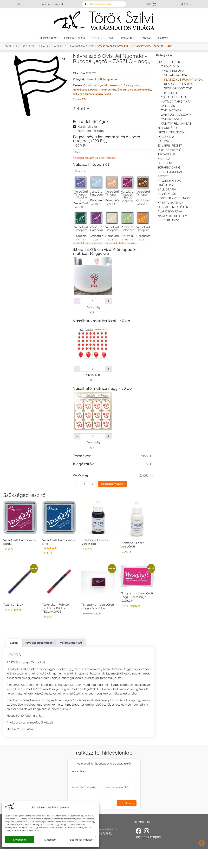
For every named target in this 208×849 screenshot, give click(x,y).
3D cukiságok (168, 128)
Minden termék (74, 38)
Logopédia (166, 137)
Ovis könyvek (171, 119)
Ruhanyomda (108, 89)
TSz (84, 99)
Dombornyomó (169, 150)
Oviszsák (168, 106)
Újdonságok (49, 38)
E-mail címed (78, 771)
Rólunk (97, 38)
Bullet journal (170, 172)
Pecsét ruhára (38, 46)
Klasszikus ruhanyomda (68, 46)
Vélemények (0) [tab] (71, 643)
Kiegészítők (167, 194)
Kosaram (127, 38)
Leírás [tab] (14, 643)
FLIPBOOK (165, 163)
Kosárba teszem (112, 484)
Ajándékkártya (170, 211)
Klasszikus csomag (179, 84)
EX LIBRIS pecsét (170, 145)
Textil (107, 94)
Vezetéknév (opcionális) (84, 787)
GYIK (112, 38)
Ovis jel (132, 89)
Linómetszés (167, 185)
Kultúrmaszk (168, 220)
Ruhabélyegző (94, 94)
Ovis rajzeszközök (176, 115)
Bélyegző (78, 94)
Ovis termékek (15, 46)
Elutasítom (50, 839)
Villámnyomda (175, 75)
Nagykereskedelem (172, 216)
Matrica (164, 159)
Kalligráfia (167, 189)
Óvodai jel (90, 85)
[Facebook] (138, 831)
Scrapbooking (169, 167)
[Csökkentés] (77, 301)
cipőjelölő (170, 66)
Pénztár (146, 38)
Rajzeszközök (169, 180)
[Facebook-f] (13, 4)
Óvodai (121, 89)
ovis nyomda (132, 85)
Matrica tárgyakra (176, 101)
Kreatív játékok (170, 202)
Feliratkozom (126, 803)
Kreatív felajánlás (176, 123)
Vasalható (116, 85)
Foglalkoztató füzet (175, 207)
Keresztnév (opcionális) (116, 787)
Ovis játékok (171, 110)
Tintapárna (167, 154)
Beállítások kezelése (81, 839)
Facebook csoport (52, 4)
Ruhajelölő (144, 89)
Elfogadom (19, 839)
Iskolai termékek (171, 132)
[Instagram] (18, 4)
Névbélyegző (81, 89)
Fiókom (163, 38)
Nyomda (103, 85)
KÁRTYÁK (164, 141)
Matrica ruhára (173, 97)
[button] (64, 59)
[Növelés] (108, 301)
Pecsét (94, 89)
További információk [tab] (39, 643)
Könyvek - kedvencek (174, 198)
